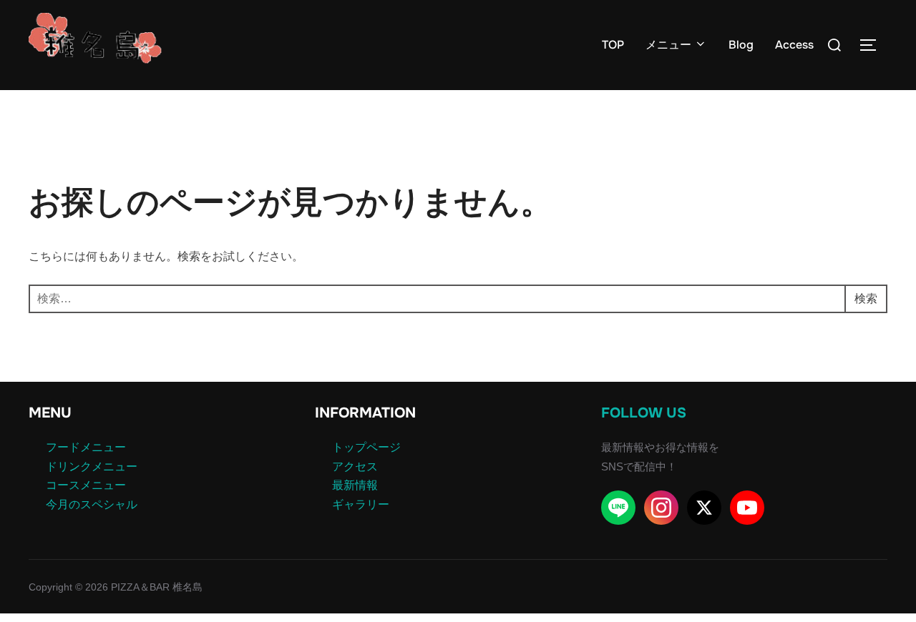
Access (794, 44)
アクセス (355, 466)
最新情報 (355, 485)
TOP (613, 44)
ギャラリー (360, 504)
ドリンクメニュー (91, 466)
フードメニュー (86, 447)
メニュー (668, 44)
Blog (741, 44)
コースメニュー (86, 485)
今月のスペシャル (91, 504)
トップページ (366, 447)
